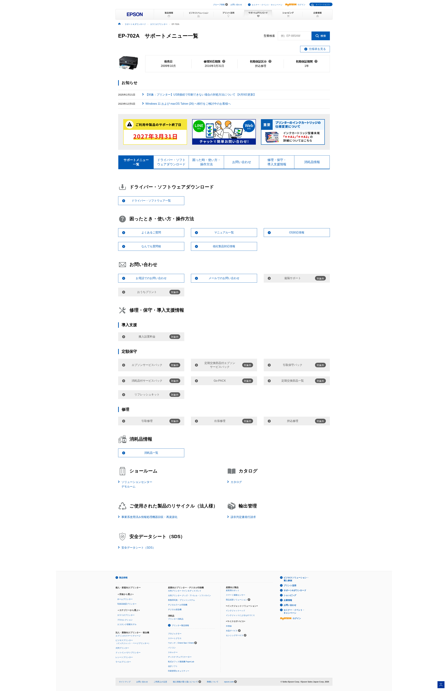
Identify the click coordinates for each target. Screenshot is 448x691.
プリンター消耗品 (175, 619)
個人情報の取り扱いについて (185, 682)
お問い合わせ (236, 4)
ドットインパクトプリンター (128, 652)
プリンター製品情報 (180, 625)
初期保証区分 (260, 61)
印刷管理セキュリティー (178, 671)
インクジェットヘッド (235, 610)
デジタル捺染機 (174, 609)
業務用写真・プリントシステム (181, 600)
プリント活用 (290, 585)
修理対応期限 (214, 61)
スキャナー (173, 652)
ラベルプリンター (123, 662)
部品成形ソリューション (236, 600)
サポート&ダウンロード (295, 590)
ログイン (301, 4)
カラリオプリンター (126, 615)
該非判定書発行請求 (243, 516)
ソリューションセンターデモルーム (136, 484)
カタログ (236, 481)
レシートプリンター (124, 657)
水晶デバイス (231, 631)
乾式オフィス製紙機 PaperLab (181, 662)
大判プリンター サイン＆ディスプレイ (184, 591)
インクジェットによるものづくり (240, 615)
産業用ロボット (232, 590)
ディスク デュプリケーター (180, 657)
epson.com (229, 682)
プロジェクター (174, 634)
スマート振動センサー (235, 595)
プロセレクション (125, 620)
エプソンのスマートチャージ (128, 636)
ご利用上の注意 (160, 682)
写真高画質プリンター (126, 604)
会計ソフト (173, 666)
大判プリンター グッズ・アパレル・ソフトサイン (189, 595)
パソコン (172, 648)
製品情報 (123, 577)
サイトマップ (125, 682)
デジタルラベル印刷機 (177, 605)
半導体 (229, 626)
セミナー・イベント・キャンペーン (267, 5)
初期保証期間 (306, 61)
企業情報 (288, 600)
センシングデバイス (234, 635)
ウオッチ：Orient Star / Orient (181, 643)
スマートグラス (174, 638)
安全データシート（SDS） (138, 547)
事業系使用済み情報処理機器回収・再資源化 (149, 516)
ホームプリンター (125, 599)
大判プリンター (122, 648)
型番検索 (269, 35)
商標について (212, 682)
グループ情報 (219, 4)
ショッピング (290, 595)
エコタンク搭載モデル (126, 624)
